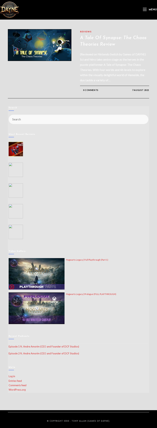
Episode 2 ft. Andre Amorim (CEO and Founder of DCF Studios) (44, 353)
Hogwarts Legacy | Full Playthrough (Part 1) (87, 259)
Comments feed (17, 385)
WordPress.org (17, 389)
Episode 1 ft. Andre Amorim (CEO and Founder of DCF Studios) (44, 346)
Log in (12, 376)
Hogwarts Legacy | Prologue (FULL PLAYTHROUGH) (91, 294)
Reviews (85, 31)
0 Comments (90, 90)
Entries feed (15, 380)
